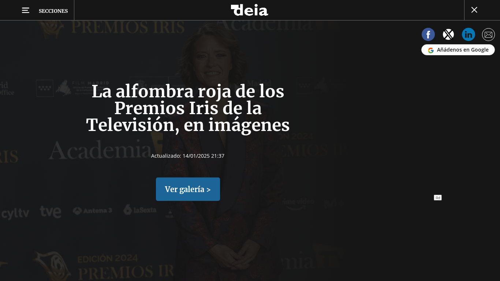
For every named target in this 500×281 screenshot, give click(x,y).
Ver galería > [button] (188, 189)
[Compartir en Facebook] (428, 35)
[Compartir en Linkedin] (468, 35)
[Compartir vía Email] (488, 35)
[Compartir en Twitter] (448, 35)
